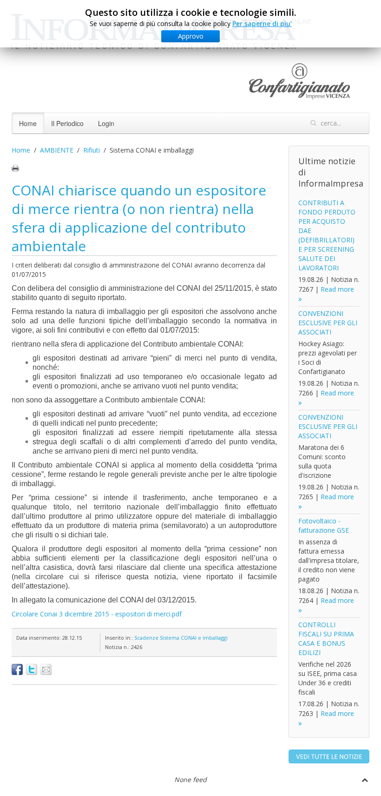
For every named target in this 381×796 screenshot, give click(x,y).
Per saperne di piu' (262, 23)
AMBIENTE (56, 150)
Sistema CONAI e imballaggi (194, 637)
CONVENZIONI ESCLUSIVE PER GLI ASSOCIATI (327, 322)
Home (28, 123)
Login (106, 123)
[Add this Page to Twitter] (31, 669)
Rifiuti (91, 150)
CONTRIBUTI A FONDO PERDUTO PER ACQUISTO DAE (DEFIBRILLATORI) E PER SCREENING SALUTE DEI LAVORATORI (326, 235)
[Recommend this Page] (46, 669)
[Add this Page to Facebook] (17, 669)
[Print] (15, 168)
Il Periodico (67, 123)
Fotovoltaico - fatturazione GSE (323, 525)
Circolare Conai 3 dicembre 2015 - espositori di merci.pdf (97, 613)
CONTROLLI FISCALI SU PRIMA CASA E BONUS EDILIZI (326, 638)
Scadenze (146, 637)
